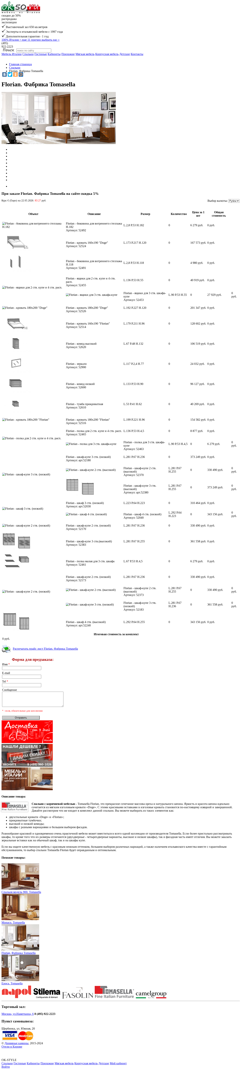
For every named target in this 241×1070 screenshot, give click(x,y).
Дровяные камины (16, 1043)
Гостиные (40, 54)
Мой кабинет (118, 1063)
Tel (5, 681)
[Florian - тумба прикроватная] (16, 411)
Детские (124, 54)
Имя (6, 664)
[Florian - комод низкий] (16, 391)
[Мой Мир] (21, 74)
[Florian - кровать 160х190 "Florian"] (16, 331)
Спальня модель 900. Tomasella (21, 892)
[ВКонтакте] (4, 74)
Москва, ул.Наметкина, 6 (18, 1013)
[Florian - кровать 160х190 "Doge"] (16, 250)
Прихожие (68, 54)
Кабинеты (54, 54)
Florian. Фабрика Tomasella (19, 953)
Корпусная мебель (107, 54)
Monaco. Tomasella (13, 922)
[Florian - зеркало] (16, 371)
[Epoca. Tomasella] (20, 980)
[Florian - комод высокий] (16, 351)
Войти (6, 1066)
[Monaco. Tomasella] (20, 919)
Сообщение (9, 689)
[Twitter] (10, 74)
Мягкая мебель (85, 54)
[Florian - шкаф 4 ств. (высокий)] (16, 629)
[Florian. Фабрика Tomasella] (20, 949)
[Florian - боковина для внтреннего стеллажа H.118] (16, 270)
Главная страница (20, 64)
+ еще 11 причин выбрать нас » (30, 39)
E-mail (6, 673)
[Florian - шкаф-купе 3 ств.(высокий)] (80, 495)
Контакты (137, 54)
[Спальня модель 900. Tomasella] (20, 888)
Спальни (28, 54)
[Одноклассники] (15, 74)
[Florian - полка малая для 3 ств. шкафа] (16, 569)
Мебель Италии (12, 54)
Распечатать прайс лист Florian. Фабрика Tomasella (45, 648)
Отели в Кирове (12, 1046)
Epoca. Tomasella (12, 983)
